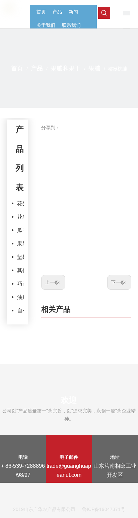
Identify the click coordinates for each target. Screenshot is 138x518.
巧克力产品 (20, 284)
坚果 (20, 257)
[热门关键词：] (104, 13)
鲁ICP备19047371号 (103, 509)
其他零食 (20, 270)
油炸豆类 (20, 297)
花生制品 (20, 217)
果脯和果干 (20, 243)
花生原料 (20, 203)
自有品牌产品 (20, 310)
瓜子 (20, 230)
